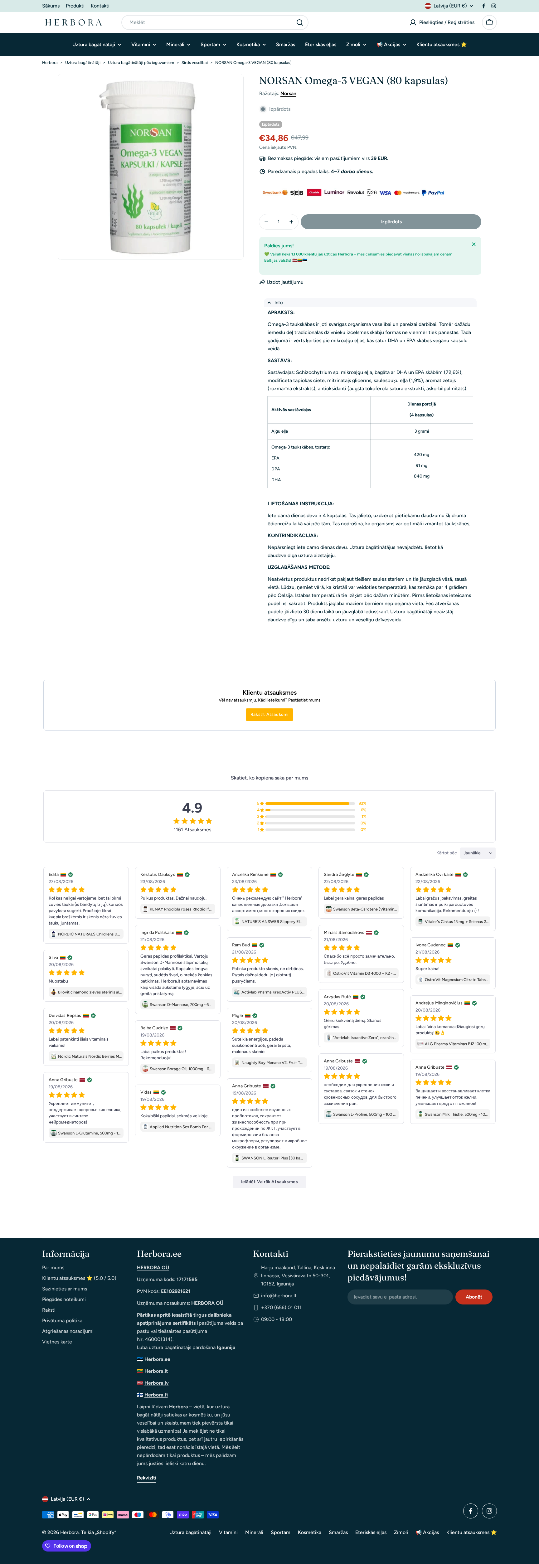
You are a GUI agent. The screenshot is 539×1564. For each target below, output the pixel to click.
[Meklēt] (299, 22)
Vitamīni (228, 1532)
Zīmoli (401, 1532)
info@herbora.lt (279, 1296)
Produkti (75, 6)
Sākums (51, 6)
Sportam (280, 1532)
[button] (370, 302)
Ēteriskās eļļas (370, 1532)
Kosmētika (309, 1532)
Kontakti (100, 6)
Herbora (50, 62)
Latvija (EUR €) (450, 6)
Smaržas (338, 1532)
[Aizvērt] (474, 244)
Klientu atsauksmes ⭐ (471, 1532)
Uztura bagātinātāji (82, 62)
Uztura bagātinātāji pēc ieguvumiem (141, 62)
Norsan (288, 93)
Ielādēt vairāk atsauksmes (269, 1181)
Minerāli (254, 1532)
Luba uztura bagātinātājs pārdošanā (186, 1347)
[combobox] (214, 22)
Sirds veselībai (195, 62)
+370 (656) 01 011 (281, 1307)
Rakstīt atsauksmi (269, 714)
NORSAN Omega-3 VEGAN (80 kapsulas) (253, 62)
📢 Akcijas (427, 1532)
